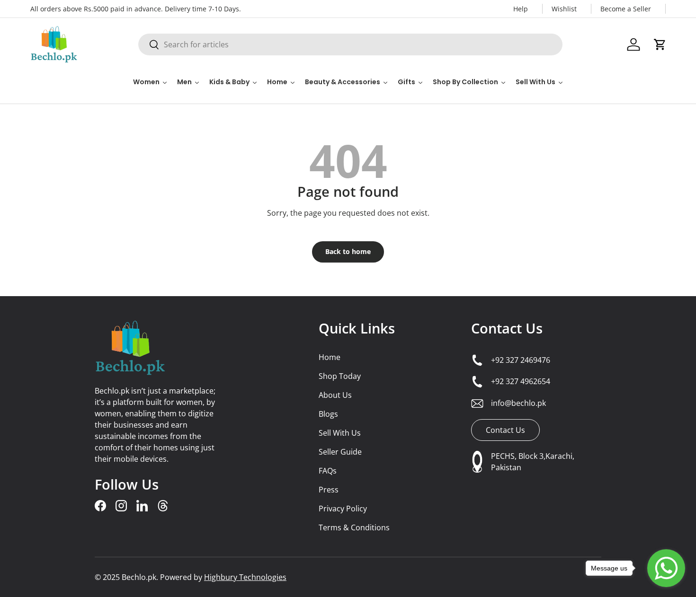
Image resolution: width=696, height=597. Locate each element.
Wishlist (564, 8)
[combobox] (350, 44)
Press (329, 489)
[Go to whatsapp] (666, 568)
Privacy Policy (343, 508)
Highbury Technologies (245, 577)
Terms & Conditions (354, 527)
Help (520, 8)
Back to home (348, 251)
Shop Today (340, 376)
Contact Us (507, 328)
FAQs (328, 470)
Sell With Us (340, 433)
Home (329, 357)
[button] (660, 44)
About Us (335, 395)
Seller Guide (340, 452)
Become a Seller (625, 8)
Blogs (328, 414)
